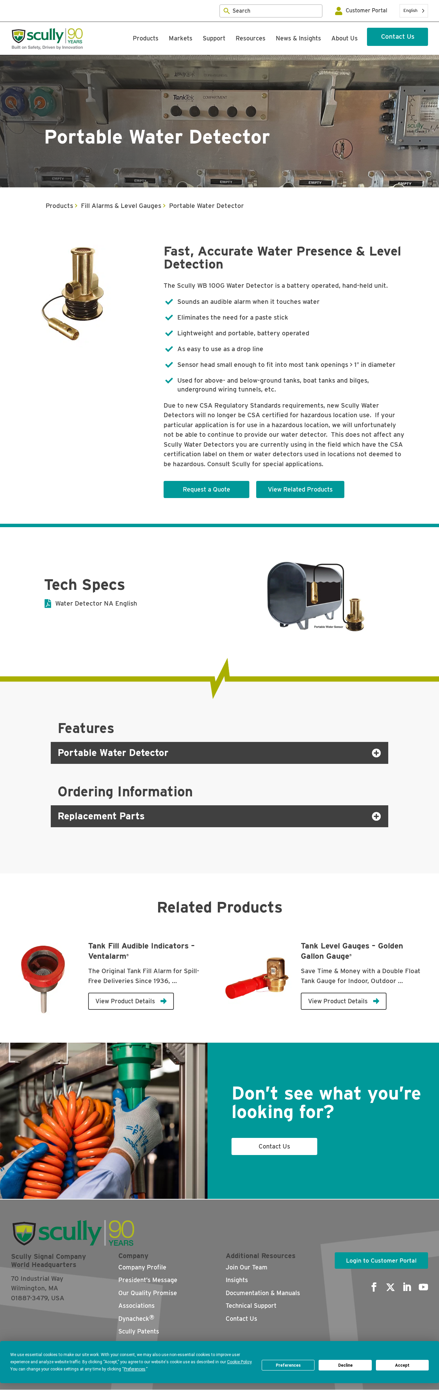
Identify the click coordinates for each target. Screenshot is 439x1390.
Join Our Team (247, 1267)
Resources (250, 38)
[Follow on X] (388, 1287)
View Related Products (300, 489)
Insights (237, 1279)
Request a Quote (206, 489)
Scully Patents (138, 1331)
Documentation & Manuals (263, 1292)
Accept (402, 1365)
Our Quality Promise (147, 1292)
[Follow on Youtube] (421, 1287)
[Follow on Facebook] (372, 1287)
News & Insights (298, 38)
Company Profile (142, 1267)
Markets (180, 38)
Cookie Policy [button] (239, 1362)
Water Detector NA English (96, 603)
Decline (345, 1365)
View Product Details (125, 1001)
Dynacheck (136, 1318)
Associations (136, 1305)
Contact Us (397, 36)
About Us (344, 38)
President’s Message (147, 1279)
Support (214, 38)
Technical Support (251, 1305)
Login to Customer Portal (381, 1260)
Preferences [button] (134, 1369)
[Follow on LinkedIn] (405, 1287)
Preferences (288, 1365)
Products (145, 38)
